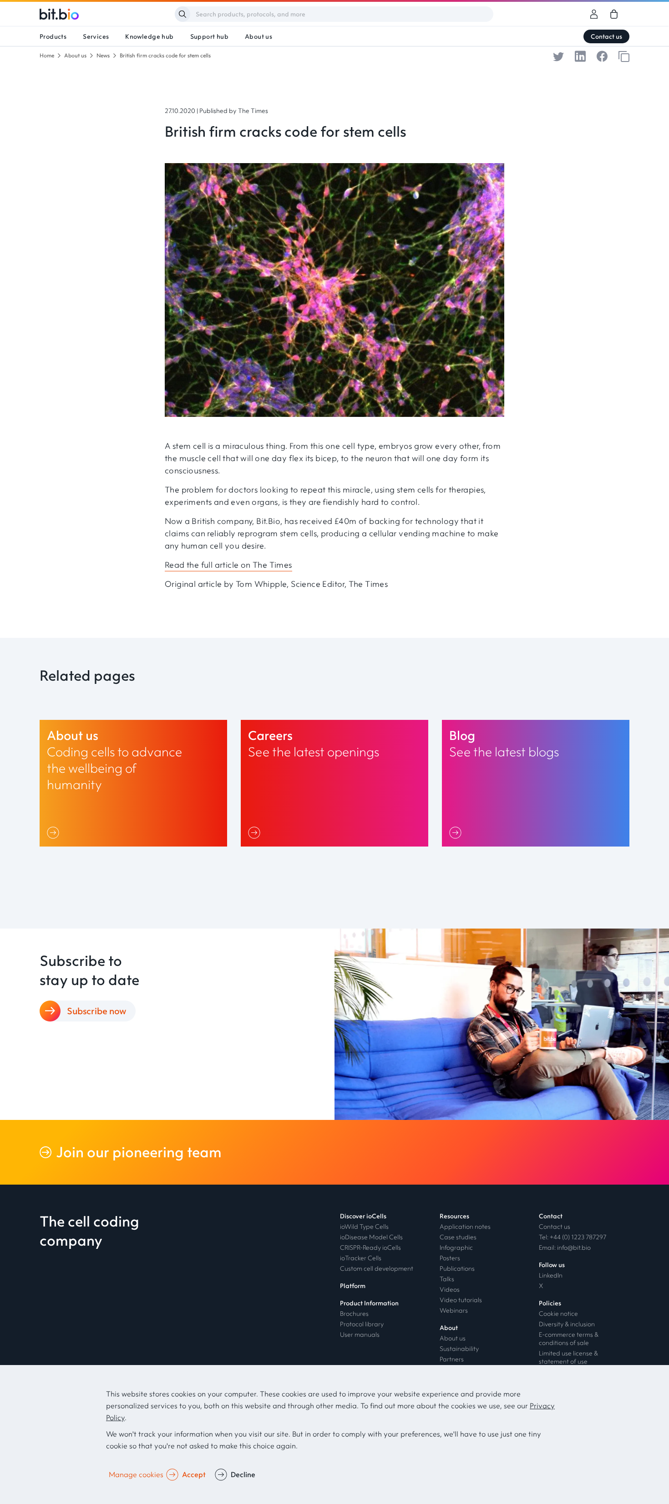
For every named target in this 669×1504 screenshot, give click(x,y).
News (103, 55)
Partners (452, 1359)
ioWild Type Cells (364, 1226)
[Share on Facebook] (602, 55)
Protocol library (362, 1324)
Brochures (354, 1313)
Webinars (454, 1310)
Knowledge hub (149, 36)
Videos (450, 1289)
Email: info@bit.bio (565, 1247)
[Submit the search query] (182, 14)
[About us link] (133, 783)
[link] (613, 14)
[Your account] (593, 14)
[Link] (55, 832)
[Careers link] (334, 783)
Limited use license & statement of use (568, 1357)
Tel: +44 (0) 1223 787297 (572, 1237)
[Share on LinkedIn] (580, 55)
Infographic (456, 1247)
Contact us (606, 36)
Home (47, 55)
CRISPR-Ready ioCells (370, 1247)
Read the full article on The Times (228, 565)
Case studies (458, 1237)
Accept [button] (194, 1474)
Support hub (209, 36)
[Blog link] (535, 783)
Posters (450, 1258)
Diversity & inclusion (567, 1324)
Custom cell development (376, 1268)
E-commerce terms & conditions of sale (568, 1338)
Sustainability (459, 1349)
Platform (352, 1286)
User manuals (360, 1334)
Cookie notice (558, 1313)
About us (258, 36)
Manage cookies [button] (136, 1474)
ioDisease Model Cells (371, 1237)
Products (53, 36)
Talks (447, 1279)
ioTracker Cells (360, 1258)
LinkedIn (551, 1275)
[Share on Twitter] (558, 56)
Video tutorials (461, 1300)
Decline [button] (243, 1474)
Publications (457, 1268)
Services (96, 36)
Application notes (465, 1226)
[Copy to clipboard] (623, 55)
